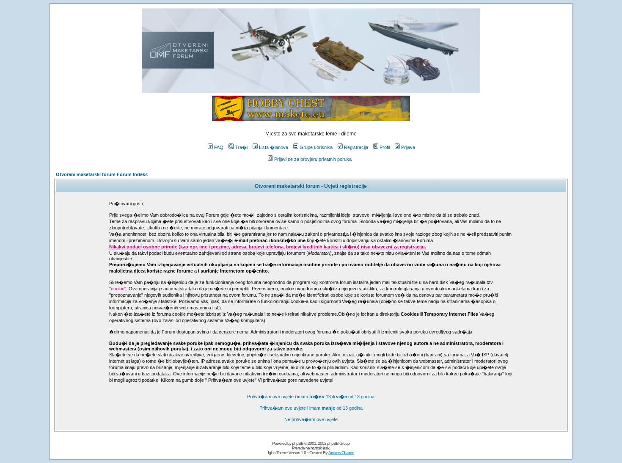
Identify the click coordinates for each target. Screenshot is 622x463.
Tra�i (241, 147)
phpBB (297, 443)
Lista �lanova (273, 147)
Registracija (356, 147)
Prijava (408, 147)
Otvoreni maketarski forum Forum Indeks (102, 174)
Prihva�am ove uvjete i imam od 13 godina (311, 408)
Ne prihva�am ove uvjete (311, 419)
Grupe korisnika (316, 147)
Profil (385, 147)
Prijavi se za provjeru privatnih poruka (313, 159)
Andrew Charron (341, 452)
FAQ (218, 147)
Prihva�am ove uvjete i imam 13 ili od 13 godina (310, 396)
